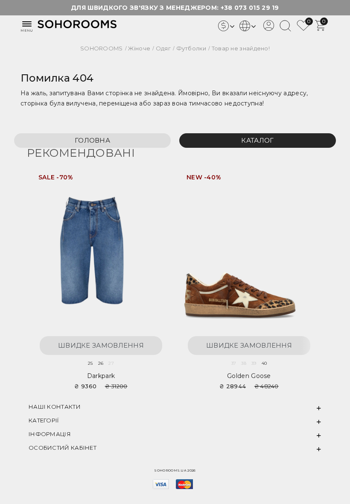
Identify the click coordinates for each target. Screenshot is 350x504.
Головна (92, 140)
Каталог (257, 140)
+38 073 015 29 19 (250, 8)
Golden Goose (249, 376)
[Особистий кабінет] (268, 28)
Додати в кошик (153, 180)
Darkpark (101, 376)
